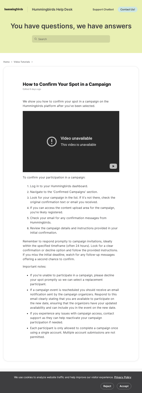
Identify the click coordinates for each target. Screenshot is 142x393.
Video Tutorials (22, 61)
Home (6, 61)
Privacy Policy (122, 377)
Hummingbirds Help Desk (52, 9)
